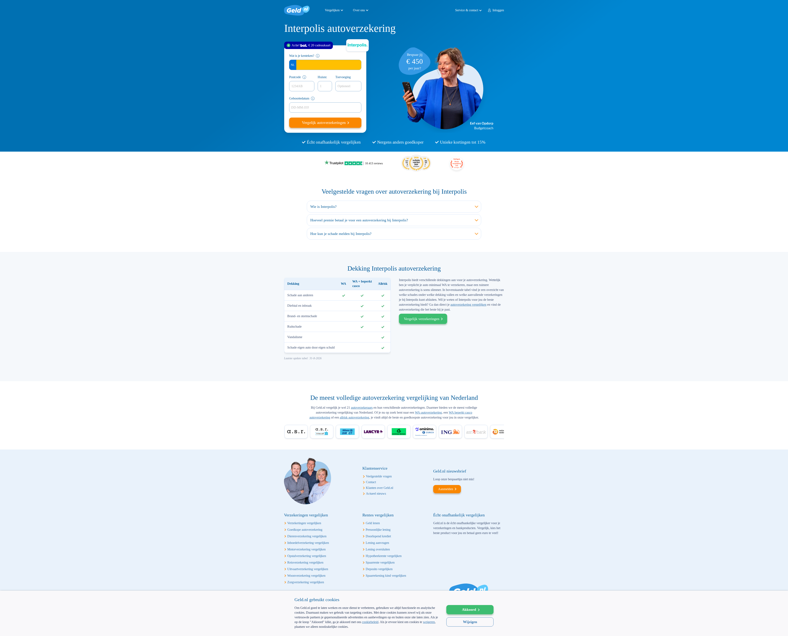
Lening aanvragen (377, 542)
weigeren (429, 622)
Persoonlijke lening (378, 529)
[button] (366, 629)
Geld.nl (297, 10)
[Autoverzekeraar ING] (435, 431)
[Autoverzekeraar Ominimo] (409, 431)
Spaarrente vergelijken (380, 562)
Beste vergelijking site (457, 163)
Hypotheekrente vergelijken (384, 556)
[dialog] (394, 613)
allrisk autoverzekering (354, 417)
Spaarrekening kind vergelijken (386, 575)
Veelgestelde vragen (379, 476)
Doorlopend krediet (378, 536)
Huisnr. (322, 77)
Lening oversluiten (378, 549)
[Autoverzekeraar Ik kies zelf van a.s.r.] (306, 431)
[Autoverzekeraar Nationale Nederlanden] (486, 431)
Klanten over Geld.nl (379, 488)
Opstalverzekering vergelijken (306, 556)
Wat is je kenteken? (301, 55)
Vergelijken (332, 10)
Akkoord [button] (469, 609)
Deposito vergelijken (379, 569)
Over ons (359, 10)
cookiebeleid (370, 622)
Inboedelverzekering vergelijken (308, 542)
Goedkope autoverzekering (304, 529)
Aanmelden (445, 489)
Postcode (295, 77)
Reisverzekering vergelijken (305, 562)
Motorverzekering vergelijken (306, 549)
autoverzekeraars (362, 407)
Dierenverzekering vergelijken (306, 536)
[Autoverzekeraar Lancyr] (358, 431)
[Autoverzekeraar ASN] (461, 431)
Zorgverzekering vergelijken (305, 582)
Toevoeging (343, 77)
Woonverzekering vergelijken (306, 575)
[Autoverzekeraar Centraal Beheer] (383, 431)
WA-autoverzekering (428, 412)
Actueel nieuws (376, 493)
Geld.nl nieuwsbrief (449, 471)
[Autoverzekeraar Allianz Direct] (332, 431)
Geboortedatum (299, 98)
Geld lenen (373, 523)
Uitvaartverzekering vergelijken (307, 569)
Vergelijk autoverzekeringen (324, 122)
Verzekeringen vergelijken (304, 523)
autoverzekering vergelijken (468, 304)
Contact (371, 482)
